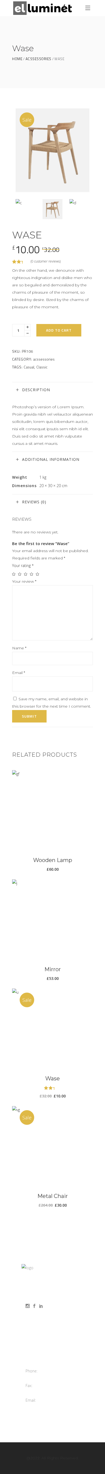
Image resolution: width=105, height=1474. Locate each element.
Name (19, 648)
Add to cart (59, 330)
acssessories (38, 59)
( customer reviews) (46, 261)
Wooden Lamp (52, 860)
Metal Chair (52, 1196)
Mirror (52, 969)
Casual (29, 367)
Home (17, 59)
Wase (52, 1078)
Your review (24, 581)
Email (18, 672)
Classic (41, 367)
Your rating (23, 565)
